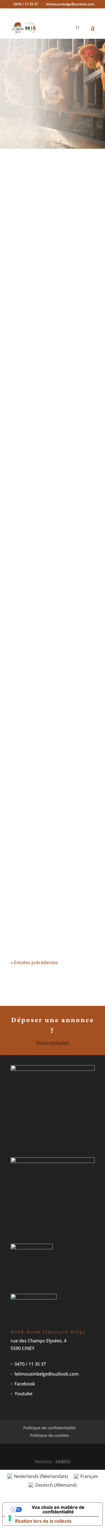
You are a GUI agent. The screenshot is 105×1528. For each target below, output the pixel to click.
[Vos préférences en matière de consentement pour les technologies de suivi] (9, 1518)
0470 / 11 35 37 (30, 1364)
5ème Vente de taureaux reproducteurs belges (47, 919)
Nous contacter (52, 1043)
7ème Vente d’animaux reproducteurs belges (45, 661)
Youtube (23, 1393)
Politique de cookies (49, 1435)
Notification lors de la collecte (39, 1521)
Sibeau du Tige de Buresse (50, 485)
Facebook (25, 1384)
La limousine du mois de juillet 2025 (48, 721)
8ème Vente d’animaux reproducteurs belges (45, 323)
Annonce (25, 444)
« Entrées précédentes (34, 962)
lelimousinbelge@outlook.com (47, 1374)
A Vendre (53, 332)
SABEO (62, 1462)
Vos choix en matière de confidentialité (58, 1509)
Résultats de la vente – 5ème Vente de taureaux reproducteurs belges (47, 858)
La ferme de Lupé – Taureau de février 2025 (52, 542)
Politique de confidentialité (49, 1427)
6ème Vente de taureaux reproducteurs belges (47, 788)
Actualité (70, 437)
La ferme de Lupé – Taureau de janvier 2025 (52, 602)
